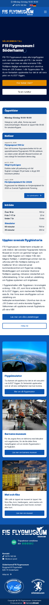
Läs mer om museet (24, 513)
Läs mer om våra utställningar (24, 317)
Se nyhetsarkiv (33, 195)
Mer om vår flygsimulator (24, 391)
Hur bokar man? (25, 83)
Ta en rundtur (24, 92)
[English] (31, 5)
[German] (34, 5)
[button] (24, 542)
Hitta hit (24, 326)
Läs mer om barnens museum (24, 452)
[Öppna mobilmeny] (45, 12)
